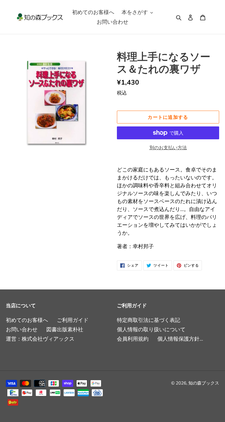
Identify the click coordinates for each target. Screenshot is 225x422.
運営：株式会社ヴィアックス (40, 338)
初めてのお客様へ (27, 320)
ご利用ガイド (72, 320)
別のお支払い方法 (168, 147)
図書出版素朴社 (64, 329)
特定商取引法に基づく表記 (148, 320)
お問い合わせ (22, 329)
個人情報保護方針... (180, 338)
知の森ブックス (203, 383)
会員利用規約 (133, 338)
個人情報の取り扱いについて (151, 329)
